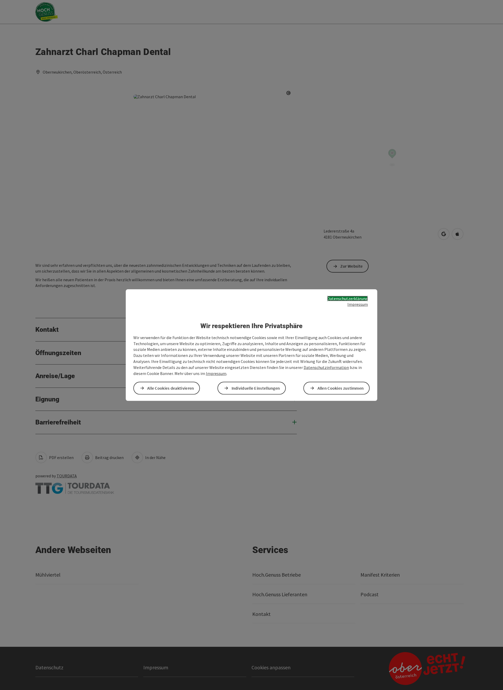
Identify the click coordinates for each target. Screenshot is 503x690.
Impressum (357, 304)
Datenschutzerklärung (347, 298)
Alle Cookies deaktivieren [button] (170, 388)
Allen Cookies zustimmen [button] (341, 388)
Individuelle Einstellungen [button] (256, 388)
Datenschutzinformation (326, 367)
